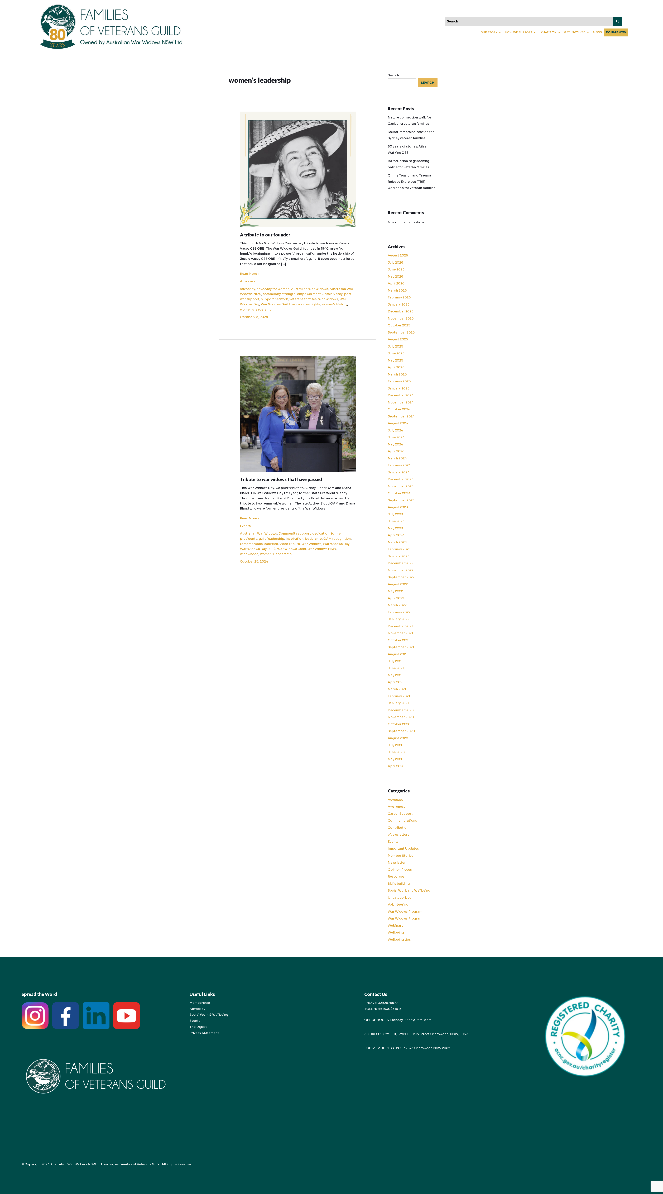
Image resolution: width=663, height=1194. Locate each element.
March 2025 (397, 374)
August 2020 (398, 738)
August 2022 (398, 584)
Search (393, 75)
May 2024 (395, 444)
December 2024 (401, 395)
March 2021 (397, 689)
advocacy (247, 289)
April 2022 (396, 598)
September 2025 (401, 332)
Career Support (400, 814)
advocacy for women (273, 289)
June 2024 (396, 437)
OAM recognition (337, 539)
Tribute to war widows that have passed (281, 479)
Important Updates (403, 848)
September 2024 (401, 416)
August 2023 (398, 507)
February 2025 (399, 381)
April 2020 (396, 766)
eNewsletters (398, 834)
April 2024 (396, 451)
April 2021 (396, 682)
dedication (320, 533)
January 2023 (398, 556)
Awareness (396, 806)
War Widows (328, 299)
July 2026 (395, 262)
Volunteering (398, 904)
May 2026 (395, 276)
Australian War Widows (309, 289)
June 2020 (396, 752)
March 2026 (397, 290)
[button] (490, 32)
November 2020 (401, 717)
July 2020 (395, 745)
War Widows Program (405, 912)
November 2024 (401, 402)
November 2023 (401, 486)
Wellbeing (396, 932)
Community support (294, 533)
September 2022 (401, 577)
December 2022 (400, 563)
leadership (313, 539)
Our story (489, 32)
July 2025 (395, 346)
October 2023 (399, 493)
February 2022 (399, 612)
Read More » (249, 273)
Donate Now (616, 32)
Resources (396, 876)
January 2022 (398, 619)
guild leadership (271, 539)
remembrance (251, 544)
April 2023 (396, 535)
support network (274, 299)
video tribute (290, 544)
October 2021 (399, 640)
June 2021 (396, 668)
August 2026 (398, 255)
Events (245, 526)
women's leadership (256, 309)
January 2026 (399, 304)
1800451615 (391, 1009)
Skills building (399, 884)
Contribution (398, 828)
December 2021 (400, 626)
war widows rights (305, 304)
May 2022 (395, 591)
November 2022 (401, 570)
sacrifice (271, 544)
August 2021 (397, 654)
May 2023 (395, 528)
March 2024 (397, 458)
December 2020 (401, 710)
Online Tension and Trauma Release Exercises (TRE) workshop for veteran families (411, 182)
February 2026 (399, 297)
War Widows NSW (322, 549)
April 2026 (396, 283)
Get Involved (574, 32)
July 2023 (395, 514)
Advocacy (248, 281)
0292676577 (388, 1003)
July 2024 (395, 430)
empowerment (309, 294)
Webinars (395, 925)
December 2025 (401, 311)
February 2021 (399, 696)
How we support (518, 32)
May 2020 (395, 759)
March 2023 (397, 542)
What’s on (548, 32)
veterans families (303, 299)
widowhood (249, 554)
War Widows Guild (275, 304)
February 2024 (399, 465)
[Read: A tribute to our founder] (298, 169)
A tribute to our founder (265, 234)
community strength (279, 294)
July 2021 (395, 661)
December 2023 (400, 479)
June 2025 (396, 353)
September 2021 (401, 647)
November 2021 (400, 633)
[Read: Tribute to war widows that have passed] (298, 414)
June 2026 (396, 269)
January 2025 (399, 388)
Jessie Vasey (332, 294)
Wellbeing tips (399, 939)
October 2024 (399, 409)
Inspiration (294, 539)
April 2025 (396, 367)
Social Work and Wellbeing (409, 890)
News (597, 32)
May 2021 (395, 675)
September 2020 (401, 731)
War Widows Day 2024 (258, 549)
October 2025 (399, 325)
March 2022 (397, 605)
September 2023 (401, 500)
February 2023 (399, 549)
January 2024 (399, 472)
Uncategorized (399, 898)
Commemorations (402, 820)
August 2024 (398, 423)
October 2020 (399, 724)
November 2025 (401, 318)
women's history (334, 304)
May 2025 (395, 360)
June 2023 (396, 521)
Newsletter (397, 862)
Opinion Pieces (400, 870)
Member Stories (400, 856)
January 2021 (398, 703)
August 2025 (398, 339)
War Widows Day (336, 544)
